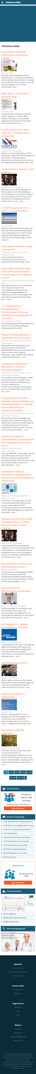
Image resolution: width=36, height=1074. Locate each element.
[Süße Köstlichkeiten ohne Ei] (9, 675)
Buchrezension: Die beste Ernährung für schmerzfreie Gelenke (15, 54)
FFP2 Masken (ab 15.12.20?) (15, 853)
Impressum (18, 1033)
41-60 (17, 772)
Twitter (18, 1011)
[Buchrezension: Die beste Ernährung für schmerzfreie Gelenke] (9, 71)
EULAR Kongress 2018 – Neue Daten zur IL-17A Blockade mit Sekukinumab (16, 132)
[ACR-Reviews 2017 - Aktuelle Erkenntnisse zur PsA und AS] (9, 640)
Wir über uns (18, 990)
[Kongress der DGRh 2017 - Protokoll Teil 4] (9, 709)
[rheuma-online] (13, 2)
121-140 (20, 778)
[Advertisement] (18, 24)
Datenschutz (18, 1040)
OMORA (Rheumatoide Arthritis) (14, 918)
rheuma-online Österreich (18, 972)
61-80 (23, 772)
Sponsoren (18, 993)
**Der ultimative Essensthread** (17, 829)
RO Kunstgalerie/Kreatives (14, 849)
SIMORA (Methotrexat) (11, 922)
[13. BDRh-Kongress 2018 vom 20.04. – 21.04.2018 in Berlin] (9, 223)
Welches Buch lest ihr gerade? (16, 841)
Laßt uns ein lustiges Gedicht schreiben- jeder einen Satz (19, 825)
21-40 (11, 772)
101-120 (13, 778)
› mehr (31, 162)
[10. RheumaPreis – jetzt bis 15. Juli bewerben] (9, 185)
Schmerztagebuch (9, 914)
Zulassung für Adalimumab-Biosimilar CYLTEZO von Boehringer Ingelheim (15, 366)
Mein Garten (9, 857)
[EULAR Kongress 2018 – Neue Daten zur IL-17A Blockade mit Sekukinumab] (9, 148)
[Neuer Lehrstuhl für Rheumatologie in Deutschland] (9, 604)
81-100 (29, 772)
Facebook (18, 1007)
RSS (18, 1015)
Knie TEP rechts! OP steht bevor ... (17, 837)
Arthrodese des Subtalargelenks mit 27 (19, 821)
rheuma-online (18, 968)
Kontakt (18, 1029)
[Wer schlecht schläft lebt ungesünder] (9, 746)
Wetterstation (10, 833)
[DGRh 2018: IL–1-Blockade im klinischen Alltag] (9, 109)
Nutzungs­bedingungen (18, 1037)
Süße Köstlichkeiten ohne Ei (14, 663)
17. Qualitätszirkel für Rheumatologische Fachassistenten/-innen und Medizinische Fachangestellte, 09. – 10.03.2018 (18, 312)
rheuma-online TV (18, 976)
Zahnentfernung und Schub (15, 845)
